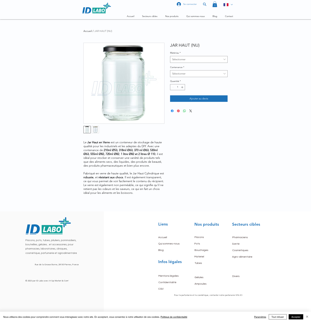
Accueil (87, 31)
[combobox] (199, 59)
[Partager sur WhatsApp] (184, 111)
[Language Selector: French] (228, 4)
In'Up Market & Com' (59, 280)
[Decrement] (173, 87)
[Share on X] (191, 111)
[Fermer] (307, 316)
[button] (214, 4)
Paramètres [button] (260, 316)
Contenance (177, 67)
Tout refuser (277, 316)
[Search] (204, 4)
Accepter (295, 316)
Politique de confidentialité (174, 316)
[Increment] (182, 87)
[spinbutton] (177, 87)
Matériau (175, 52)
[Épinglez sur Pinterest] (178, 111)
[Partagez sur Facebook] (172, 111)
